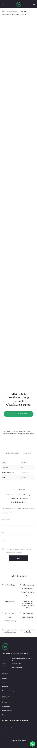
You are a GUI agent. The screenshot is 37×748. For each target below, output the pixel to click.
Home (3, 11)
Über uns (4, 702)
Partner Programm (7, 710)
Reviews (27, 453)
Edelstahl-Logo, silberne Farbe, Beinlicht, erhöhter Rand (27, 604)
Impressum (5, 686)
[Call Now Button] (32, 744)
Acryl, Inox (13, 434)
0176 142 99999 (16, 664)
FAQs (3, 682)
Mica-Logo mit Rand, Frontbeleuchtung (9, 631)
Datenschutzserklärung (8, 691)
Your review (6, 519)
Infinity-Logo (9, 601)
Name (4, 532)
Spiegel (32, 434)
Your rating (5, 513)
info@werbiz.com (17, 667)
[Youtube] (13, 727)
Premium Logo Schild (12, 11)
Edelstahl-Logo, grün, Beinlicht (27, 631)
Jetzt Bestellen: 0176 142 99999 (18, 414)
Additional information (12, 453)
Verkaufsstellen (6, 706)
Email (4, 541)
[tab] (12, 453)
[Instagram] (8, 727)
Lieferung (4, 678)
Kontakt (4, 715)
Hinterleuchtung (23, 434)
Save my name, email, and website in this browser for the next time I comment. (19, 551)
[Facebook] (4, 727)
